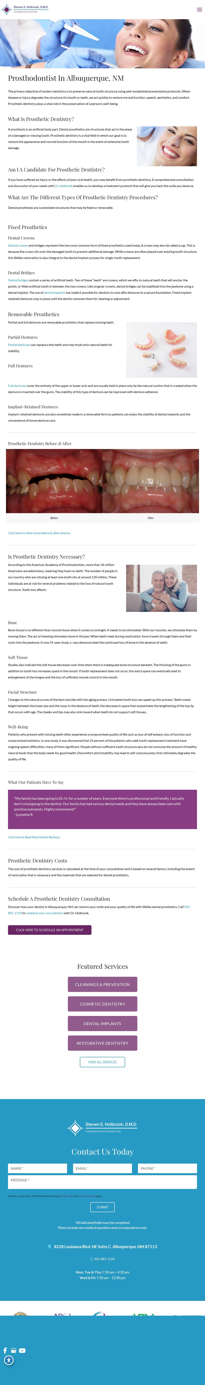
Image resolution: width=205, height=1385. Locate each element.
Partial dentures (19, 344)
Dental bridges (18, 280)
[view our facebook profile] (5, 1350)
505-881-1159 (104, 1259)
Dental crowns (18, 245)
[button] (49, 930)
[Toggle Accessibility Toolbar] (9, 1360)
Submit (102, 1207)
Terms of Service (87, 1196)
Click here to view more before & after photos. (39, 533)
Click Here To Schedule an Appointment (49, 930)
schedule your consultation (44, 913)
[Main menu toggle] (199, 9)
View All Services (102, 1062)
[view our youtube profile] (22, 1350)
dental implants (54, 292)
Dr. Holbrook (64, 186)
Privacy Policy (67, 1196)
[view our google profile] (14, 1350)
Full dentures (17, 385)
